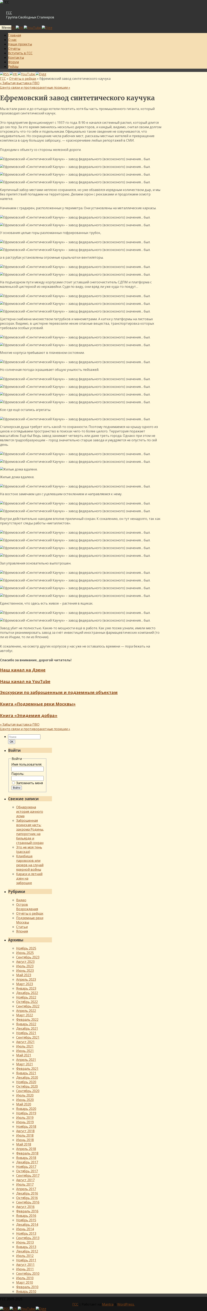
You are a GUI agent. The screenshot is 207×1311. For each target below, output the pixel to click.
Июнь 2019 (25, 1122)
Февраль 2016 (27, 1211)
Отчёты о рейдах (22, 78)
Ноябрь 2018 (26, 1126)
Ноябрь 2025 (26, 948)
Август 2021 (25, 1042)
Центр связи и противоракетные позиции (35, 87)
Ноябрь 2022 (26, 997)
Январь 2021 (26, 1073)
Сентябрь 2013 (27, 1238)
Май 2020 (23, 1104)
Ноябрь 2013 (26, 1233)
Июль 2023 (25, 966)
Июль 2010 (25, 1278)
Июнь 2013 (25, 1242)
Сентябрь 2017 (27, 1175)
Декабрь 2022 (27, 993)
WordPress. (126, 1304)
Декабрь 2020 (27, 1077)
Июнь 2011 (25, 1269)
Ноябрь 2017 (26, 1166)
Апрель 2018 (26, 1149)
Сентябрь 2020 (27, 1091)
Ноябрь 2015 (26, 1220)
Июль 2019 (25, 1117)
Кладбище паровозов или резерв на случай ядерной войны (29, 863)
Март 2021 (24, 1064)
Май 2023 (23, 975)
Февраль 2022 (27, 1019)
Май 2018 (23, 1144)
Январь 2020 (26, 1108)
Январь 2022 (26, 1024)
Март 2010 (24, 1282)
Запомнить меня (29, 783)
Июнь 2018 (25, 1140)
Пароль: (17, 773)
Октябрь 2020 (27, 1086)
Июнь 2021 (25, 1051)
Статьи (22, 927)
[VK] (20, 28)
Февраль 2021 (27, 1068)
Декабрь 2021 (27, 1028)
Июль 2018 (25, 1135)
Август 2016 (25, 1206)
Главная (14, 35)
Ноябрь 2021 (26, 1033)
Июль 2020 (25, 1095)
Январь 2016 (26, 1215)
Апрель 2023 (26, 979)
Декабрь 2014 (27, 1224)
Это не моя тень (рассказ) (29, 849)
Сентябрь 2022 (27, 1006)
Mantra (107, 1304)
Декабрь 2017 (27, 1162)
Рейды (13, 66)
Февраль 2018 (27, 1153)
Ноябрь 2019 (26, 1113)
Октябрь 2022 (27, 1002)
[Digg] (47, 28)
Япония (22, 931)
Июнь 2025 (25, 952)
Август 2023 (25, 961)
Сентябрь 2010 (27, 1273)
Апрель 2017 (26, 1189)
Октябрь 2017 (27, 1171)
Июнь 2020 (25, 1100)
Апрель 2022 (26, 1010)
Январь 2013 (26, 1247)
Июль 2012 (25, 1255)
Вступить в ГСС (20, 53)
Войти (16, 787)
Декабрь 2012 (27, 1251)
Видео (21, 900)
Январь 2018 (26, 1157)
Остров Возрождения (27, 906)
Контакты (16, 57)
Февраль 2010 (27, 1287)
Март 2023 (24, 984)
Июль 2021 (25, 1046)
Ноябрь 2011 (26, 1260)
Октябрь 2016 (27, 1198)
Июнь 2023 (25, 970)
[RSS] (5, 74)
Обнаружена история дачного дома (29, 811)
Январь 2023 (26, 988)
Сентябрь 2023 (27, 957)
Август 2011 (25, 1264)
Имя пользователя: (26, 764)
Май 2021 (23, 1055)
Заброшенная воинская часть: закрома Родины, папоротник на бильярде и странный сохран (30, 831)
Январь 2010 (26, 1291)
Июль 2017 (25, 1184)
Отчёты (14, 48)
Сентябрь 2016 (27, 1202)
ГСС (9, 13)
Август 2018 (25, 1131)
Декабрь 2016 (27, 1193)
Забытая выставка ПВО (19, 83)
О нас (12, 39)
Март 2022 (24, 1015)
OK (12, 741)
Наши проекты (20, 44)
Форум (13, 62)
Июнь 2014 (25, 1229)
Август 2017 (25, 1180)
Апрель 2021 (26, 1059)
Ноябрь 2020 (26, 1082)
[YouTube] (33, 28)
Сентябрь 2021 (27, 1037)
